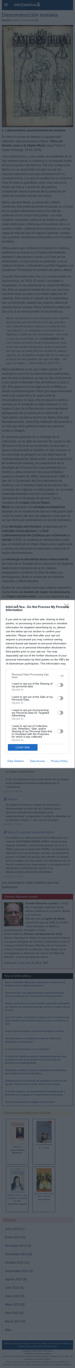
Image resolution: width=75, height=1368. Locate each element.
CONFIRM (23, 747)
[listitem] (37, 675)
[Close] (67, 607)
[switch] (60, 685)
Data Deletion (16, 761)
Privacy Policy (59, 761)
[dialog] (37, 684)
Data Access (37, 761)
